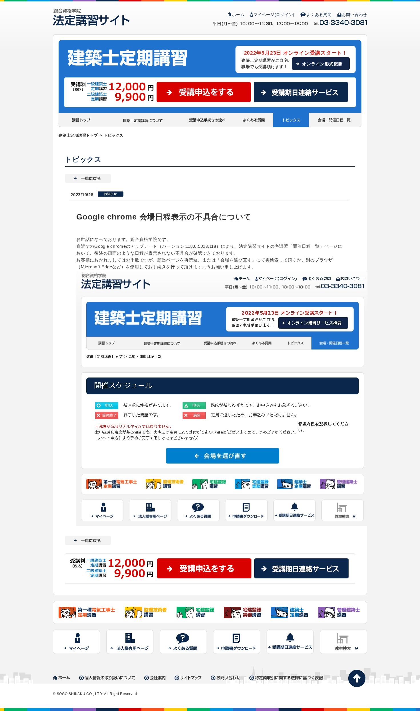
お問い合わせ (354, 14)
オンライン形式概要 (322, 63)
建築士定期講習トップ (78, 135)
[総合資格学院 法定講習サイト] (91, 11)
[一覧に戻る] (88, 177)
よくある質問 (319, 14)
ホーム (238, 14)
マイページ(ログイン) (274, 14)
